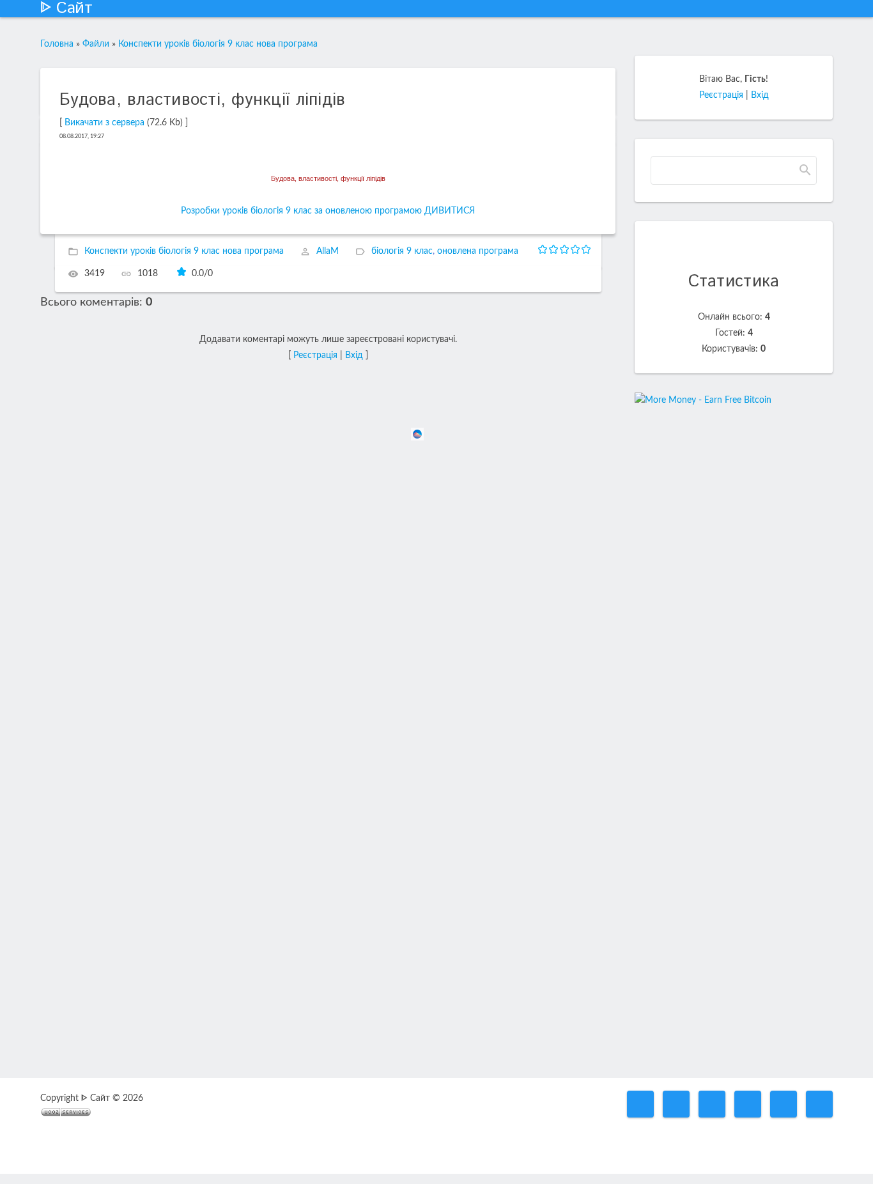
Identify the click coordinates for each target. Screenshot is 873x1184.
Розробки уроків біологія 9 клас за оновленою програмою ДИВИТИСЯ (328, 210)
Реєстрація (315, 355)
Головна (56, 44)
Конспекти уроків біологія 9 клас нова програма (218, 44)
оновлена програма (477, 251)
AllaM (327, 251)
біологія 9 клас (402, 251)
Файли (95, 44)
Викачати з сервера (104, 122)
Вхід (354, 355)
